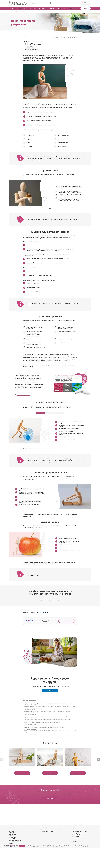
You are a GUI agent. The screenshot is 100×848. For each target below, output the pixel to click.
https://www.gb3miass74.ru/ (32, 721)
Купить (85, 8)
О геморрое (32, 8)
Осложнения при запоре (30, 46)
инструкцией (82, 846)
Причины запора (29, 43)
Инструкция (22, 8)
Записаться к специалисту (15, 840)
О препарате (12, 8)
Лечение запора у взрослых (31, 47)
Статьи (52, 8)
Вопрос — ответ (62, 8)
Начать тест (50, 690)
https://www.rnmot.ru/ (31, 714)
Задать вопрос (50, 798)
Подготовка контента (14, 841)
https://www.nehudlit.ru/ (32, 724)
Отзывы (11, 843)
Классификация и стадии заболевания (33, 44)
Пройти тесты (73, 8)
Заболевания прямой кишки (41, 612)
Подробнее (23, 393)
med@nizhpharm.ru (78, 839)
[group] (22, 761)
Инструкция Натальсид (47, 831)
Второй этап (50, 413)
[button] (49, 208)
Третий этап (59, 413)
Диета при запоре (29, 50)
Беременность (42, 8)
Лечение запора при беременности (33, 49)
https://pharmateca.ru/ (31, 709)
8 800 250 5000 (76, 841)
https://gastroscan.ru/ (31, 704)
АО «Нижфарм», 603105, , (80, 832)
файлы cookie (11, 845)
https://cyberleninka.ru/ (31, 717)
